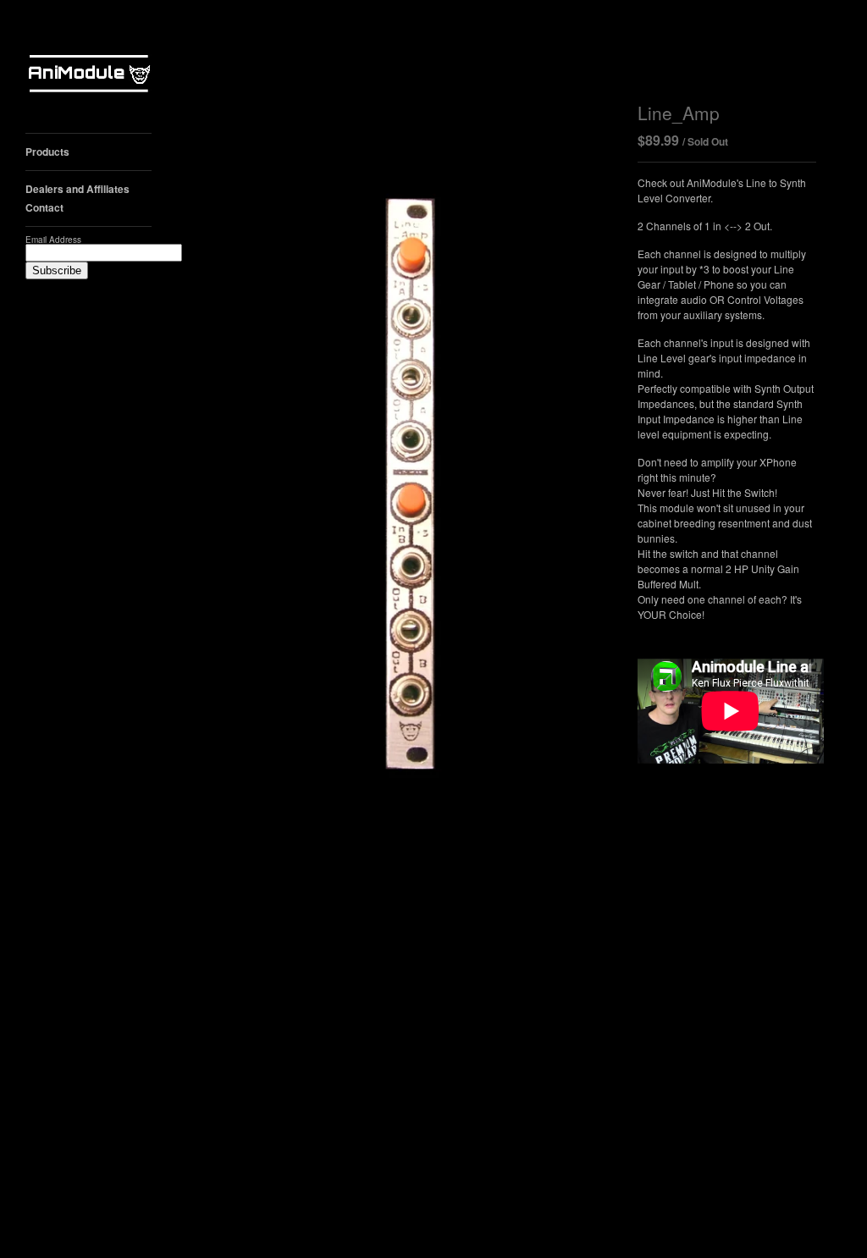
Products (47, 151)
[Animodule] (88, 75)
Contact (44, 207)
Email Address (53, 240)
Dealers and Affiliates (77, 188)
